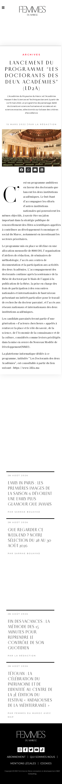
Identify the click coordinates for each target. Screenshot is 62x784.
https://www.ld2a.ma (26, 367)
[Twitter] (31, 749)
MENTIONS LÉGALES (23, 763)
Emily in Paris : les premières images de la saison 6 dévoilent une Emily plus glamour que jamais (30, 494)
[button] (21, 170)
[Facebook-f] (25, 749)
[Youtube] (36, 749)
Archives (32, 54)
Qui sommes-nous (42, 756)
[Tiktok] (42, 749)
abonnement (16, 756)
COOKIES (46, 763)
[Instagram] (19, 749)
